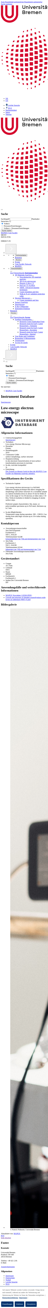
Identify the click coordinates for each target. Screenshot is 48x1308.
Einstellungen (7, 1304)
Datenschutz (10, 1278)
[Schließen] (11, 271)
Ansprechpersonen (8, 1267)
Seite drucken (6, 1238)
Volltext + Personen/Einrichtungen (16, 228)
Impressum (10, 1276)
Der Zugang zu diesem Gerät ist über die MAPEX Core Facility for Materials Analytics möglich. (26, 472)
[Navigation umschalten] (2, 209)
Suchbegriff (5, 219)
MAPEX (17, 1234)
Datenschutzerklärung (10, 1298)
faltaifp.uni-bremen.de (23, 549)
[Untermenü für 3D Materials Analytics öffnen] (33, 275)
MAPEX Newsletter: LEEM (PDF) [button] (19, 595)
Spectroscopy (6, 402)
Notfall (8, 1280)
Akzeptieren (31, 1304)
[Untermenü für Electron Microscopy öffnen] (31, 298)
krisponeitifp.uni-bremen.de (25, 539)
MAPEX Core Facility (9, 233)
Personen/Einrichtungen (12, 226)
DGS (7, 1284)
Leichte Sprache (11, 1282)
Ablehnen (19, 1304)
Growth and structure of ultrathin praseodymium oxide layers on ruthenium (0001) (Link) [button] (26, 598)
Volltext (6, 224)
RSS (2, 1236)
